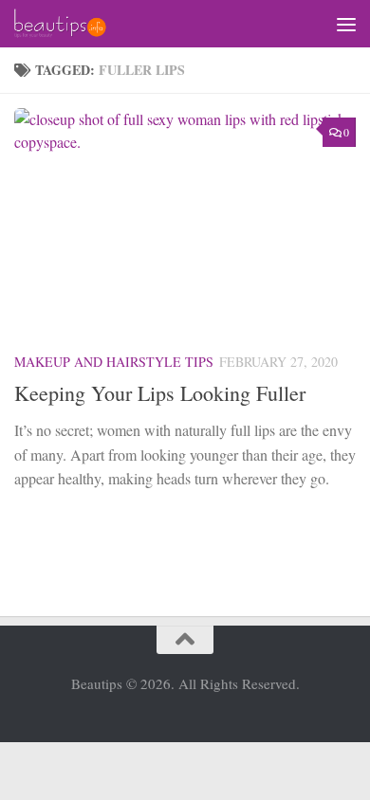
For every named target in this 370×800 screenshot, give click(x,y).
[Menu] (346, 23)
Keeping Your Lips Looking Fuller (159, 393)
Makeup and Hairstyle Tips (113, 362)
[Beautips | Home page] (75, 24)
